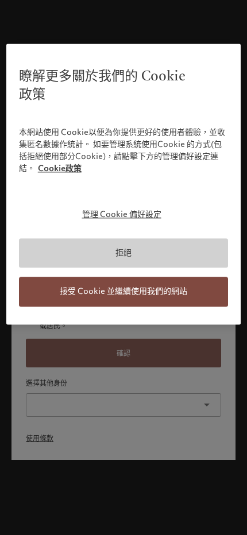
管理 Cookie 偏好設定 (121, 214)
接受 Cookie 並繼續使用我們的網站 (123, 291)
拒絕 (123, 252)
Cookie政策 (60, 169)
